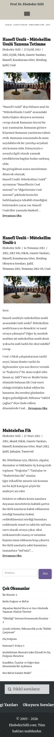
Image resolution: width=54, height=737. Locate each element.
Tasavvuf (27, 451)
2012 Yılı (14, 253)
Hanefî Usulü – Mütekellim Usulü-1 (26, 239)
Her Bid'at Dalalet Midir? (16, 673)
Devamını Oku (12, 215)
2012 (5, 54)
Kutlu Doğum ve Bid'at (15, 601)
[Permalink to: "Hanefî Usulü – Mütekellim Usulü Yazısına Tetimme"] (27, 86)
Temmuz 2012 (11, 268)
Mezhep (41, 60)
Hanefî (6, 60)
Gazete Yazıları (36, 54)
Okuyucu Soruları (14, 263)
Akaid (13, 441)
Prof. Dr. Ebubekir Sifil (27, 4)
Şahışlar (15, 451)
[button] (27, 14)
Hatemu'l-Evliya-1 (13, 645)
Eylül (12, 54)
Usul (13, 65)
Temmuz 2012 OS (32, 268)
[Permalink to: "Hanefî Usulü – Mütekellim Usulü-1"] (27, 289)
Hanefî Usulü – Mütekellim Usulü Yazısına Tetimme (26, 41)
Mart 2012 (42, 446)
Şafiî (5, 65)
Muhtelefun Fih (16, 430)
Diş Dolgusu (9, 639)
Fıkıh (21, 54)
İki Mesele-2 (9, 594)
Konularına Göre (24, 60)
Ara (45, 573)
